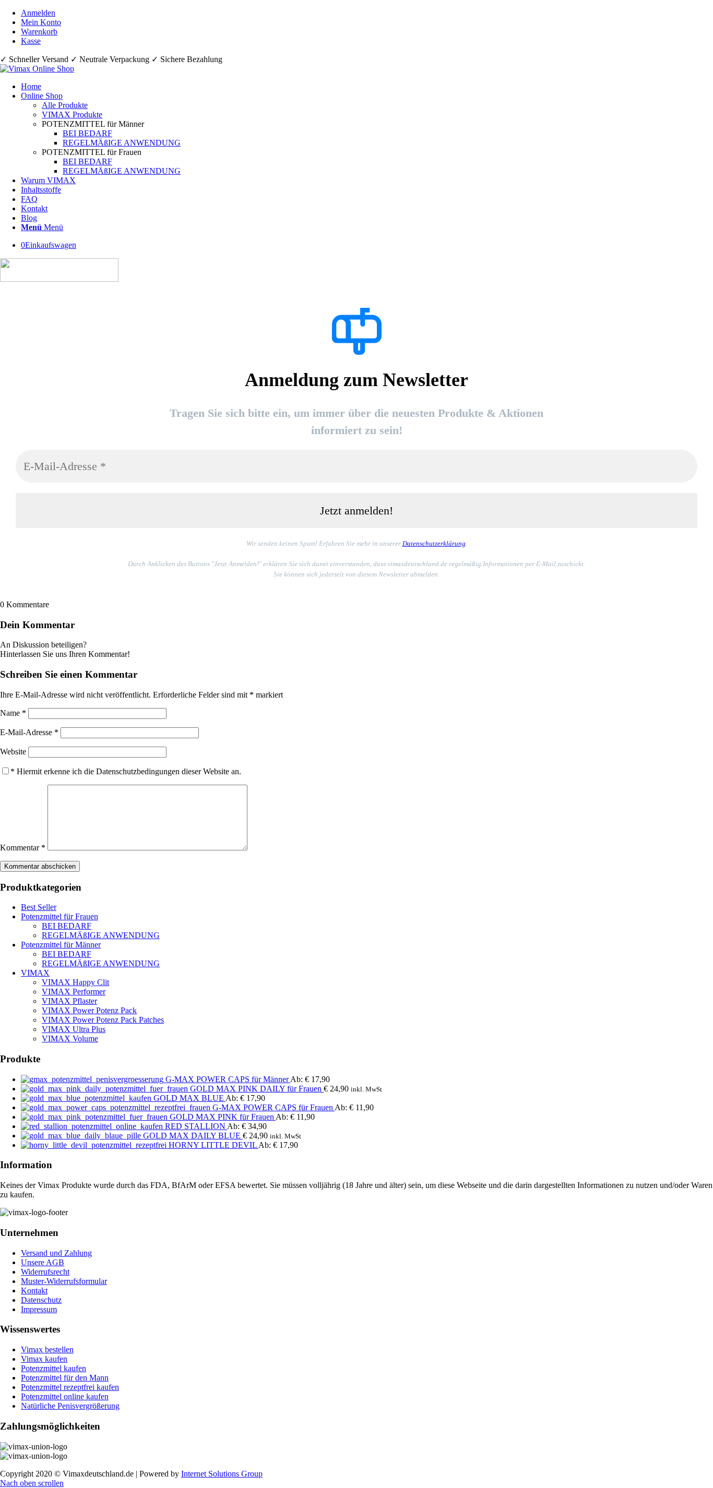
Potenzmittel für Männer (61, 944)
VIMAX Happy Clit (75, 982)
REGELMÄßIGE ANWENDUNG (101, 935)
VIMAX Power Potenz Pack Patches (103, 1019)
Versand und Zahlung (56, 1253)
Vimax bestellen (47, 1349)
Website (13, 751)
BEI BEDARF (66, 925)
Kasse (31, 41)
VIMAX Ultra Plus (73, 1029)
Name (13, 713)
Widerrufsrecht (45, 1271)
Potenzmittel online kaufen (65, 1396)
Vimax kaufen (44, 1358)
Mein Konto (41, 22)
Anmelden (38, 12)
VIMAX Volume (70, 1038)
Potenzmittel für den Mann (65, 1377)
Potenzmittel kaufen (53, 1368)
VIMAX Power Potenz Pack (89, 1010)
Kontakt (34, 1290)
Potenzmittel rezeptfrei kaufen (70, 1387)
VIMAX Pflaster (69, 1001)
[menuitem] (367, 13)
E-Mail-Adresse (29, 732)
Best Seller (38, 907)
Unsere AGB (42, 1262)
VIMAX (35, 972)
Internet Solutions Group (222, 1473)
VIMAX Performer (73, 991)
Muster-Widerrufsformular (64, 1281)
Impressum (39, 1309)
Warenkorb (39, 31)
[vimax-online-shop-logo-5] (37, 68)
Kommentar (22, 847)
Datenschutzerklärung (434, 543)
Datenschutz (41, 1299)
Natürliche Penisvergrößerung (70, 1405)
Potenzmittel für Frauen (59, 916)
